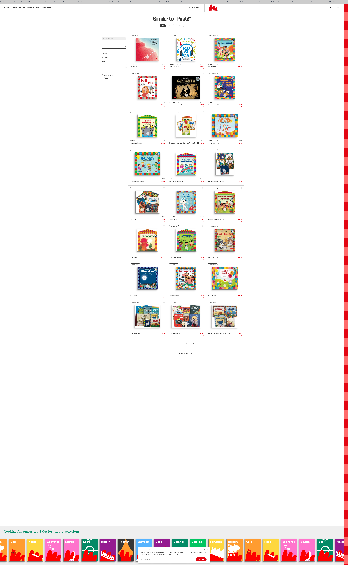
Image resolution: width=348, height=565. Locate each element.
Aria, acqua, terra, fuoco (137, 181)
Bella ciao (133, 105)
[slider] (101, 48)
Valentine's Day (109, 543)
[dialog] (174, 555)
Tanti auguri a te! (174, 295)
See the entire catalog (186, 354)
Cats (69, 541)
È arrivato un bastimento (176, 181)
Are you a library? (194, 8)
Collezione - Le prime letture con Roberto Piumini (184, 143)
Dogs (215, 541)
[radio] (163, 25)
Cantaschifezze (212, 67)
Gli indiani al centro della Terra (216, 219)
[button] (146, 560)
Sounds (125, 541)
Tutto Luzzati (134, 219)
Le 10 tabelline (212, 295)
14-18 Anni (30, 8)
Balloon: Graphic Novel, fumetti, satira (53, 548)
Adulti (37, 8)
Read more (175, 554)
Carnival (235, 541)
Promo (106, 78)
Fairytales (36, 541)
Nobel (88, 541)
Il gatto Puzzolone (213, 257)
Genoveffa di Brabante (176, 105)
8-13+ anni (22, 8)
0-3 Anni (7, 8)
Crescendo (133, 67)
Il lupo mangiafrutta (136, 143)
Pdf (170, 25)
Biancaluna (133, 295)
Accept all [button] (201, 559)
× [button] (208, 549)
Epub (179, 25)
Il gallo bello (133, 257)
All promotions (108, 75)
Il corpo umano (173, 219)
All (162, 25)
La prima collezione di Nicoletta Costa (219, 333)
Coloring (17, 541)
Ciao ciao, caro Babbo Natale (216, 105)
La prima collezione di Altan (216, 181)
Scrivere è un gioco (213, 143)
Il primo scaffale (135, 333)
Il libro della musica (174, 67)
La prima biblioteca (174, 333)
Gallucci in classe (47, 8)
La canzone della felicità (176, 257)
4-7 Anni (14, 8)
